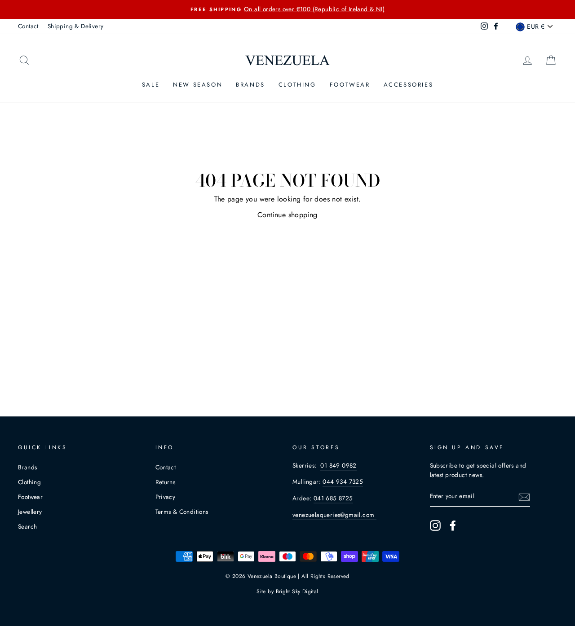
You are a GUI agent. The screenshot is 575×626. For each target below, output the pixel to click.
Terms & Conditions (181, 511)
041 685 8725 (333, 498)
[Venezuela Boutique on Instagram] (435, 525)
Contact (28, 26)
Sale (150, 84)
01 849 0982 (338, 465)
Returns (165, 481)
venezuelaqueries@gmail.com (334, 514)
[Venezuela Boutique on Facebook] (452, 525)
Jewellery (30, 511)
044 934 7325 (343, 481)
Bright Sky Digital (297, 591)
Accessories (408, 84)
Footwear (350, 84)
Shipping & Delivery (76, 26)
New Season (197, 84)
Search (27, 526)
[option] (287, 9)
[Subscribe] (524, 497)
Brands (250, 84)
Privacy (165, 496)
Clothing (297, 84)
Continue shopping (287, 215)
